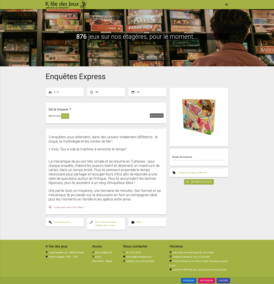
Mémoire (203, 172)
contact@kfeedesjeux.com (139, 256)
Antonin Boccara (62, 222)
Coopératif (183, 172)
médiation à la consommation (140, 261)
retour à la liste (199, 181)
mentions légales (56, 256)
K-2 (65, 116)
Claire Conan (109, 225)
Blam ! (140, 222)
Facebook (188, 280)
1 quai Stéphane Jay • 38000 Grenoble (66, 252)
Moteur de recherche (182, 157)
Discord (223, 280)
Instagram (206, 280)
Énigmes (194, 172)
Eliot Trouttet (101, 222)
